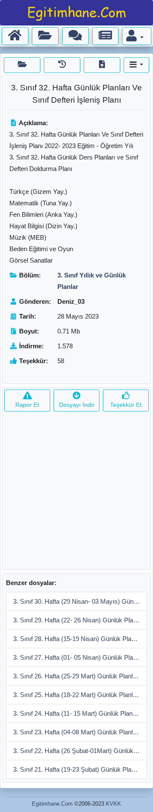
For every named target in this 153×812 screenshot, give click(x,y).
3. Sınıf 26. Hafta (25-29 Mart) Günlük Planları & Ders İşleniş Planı (80, 676)
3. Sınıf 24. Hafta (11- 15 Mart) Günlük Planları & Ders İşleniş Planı (80, 713)
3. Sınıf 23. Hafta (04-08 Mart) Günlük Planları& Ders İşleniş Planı (80, 732)
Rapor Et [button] (27, 404)
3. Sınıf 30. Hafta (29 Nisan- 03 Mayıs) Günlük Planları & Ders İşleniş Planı (80, 601)
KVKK (113, 804)
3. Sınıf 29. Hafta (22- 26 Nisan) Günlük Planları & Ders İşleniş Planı (80, 620)
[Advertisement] (76, 493)
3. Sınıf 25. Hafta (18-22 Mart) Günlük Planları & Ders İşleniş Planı (80, 694)
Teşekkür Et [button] (126, 404)
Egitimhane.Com (52, 804)
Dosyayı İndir (76, 404)
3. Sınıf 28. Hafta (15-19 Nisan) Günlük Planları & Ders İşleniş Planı (80, 638)
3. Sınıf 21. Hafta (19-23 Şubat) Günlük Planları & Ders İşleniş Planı (80, 769)
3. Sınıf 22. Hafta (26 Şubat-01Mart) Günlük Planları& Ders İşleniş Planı (80, 750)
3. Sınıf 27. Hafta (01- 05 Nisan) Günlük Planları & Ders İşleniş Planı (80, 657)
